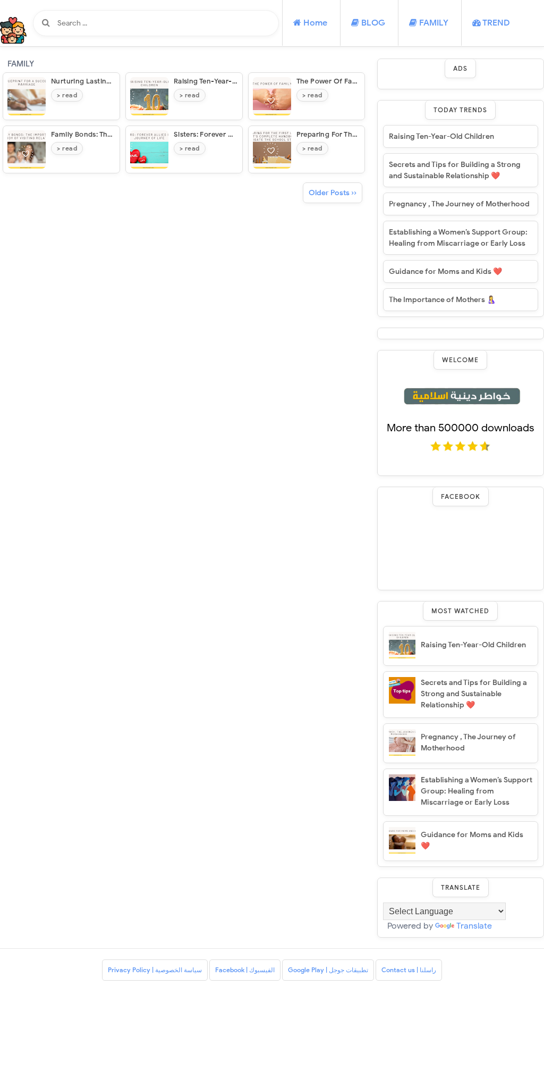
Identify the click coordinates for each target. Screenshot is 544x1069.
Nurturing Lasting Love (90, 81)
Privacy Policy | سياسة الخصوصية (155, 970)
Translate (474, 926)
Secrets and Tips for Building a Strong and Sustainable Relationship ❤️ (455, 170)
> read (67, 95)
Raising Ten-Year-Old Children (225, 81)
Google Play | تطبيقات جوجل (328, 970)
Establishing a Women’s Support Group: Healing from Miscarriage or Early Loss (458, 238)
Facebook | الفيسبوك (245, 970)
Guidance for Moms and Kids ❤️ (445, 271)
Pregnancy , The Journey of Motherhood (459, 203)
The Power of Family (331, 81)
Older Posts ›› (332, 192)
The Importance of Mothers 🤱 (442, 299)
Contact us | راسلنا (408, 970)
